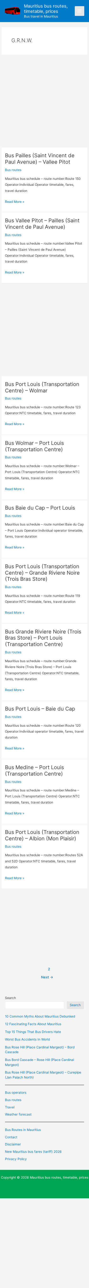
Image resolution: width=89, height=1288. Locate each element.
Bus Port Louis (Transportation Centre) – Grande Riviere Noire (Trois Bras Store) (42, 572)
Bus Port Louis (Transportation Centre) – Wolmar (42, 387)
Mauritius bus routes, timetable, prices (46, 8)
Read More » (14, 202)
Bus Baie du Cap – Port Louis (40, 508)
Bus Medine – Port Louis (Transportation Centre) (34, 770)
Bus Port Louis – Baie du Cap (40, 709)
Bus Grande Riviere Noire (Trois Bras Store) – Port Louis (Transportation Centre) (43, 637)
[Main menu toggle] (79, 11)
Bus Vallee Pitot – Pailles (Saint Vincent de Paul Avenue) (42, 223)
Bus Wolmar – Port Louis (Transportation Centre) (34, 446)
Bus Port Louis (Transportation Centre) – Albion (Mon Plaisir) (42, 835)
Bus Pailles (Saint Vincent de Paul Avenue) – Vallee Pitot (40, 158)
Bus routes (13, 170)
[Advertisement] (44, 101)
